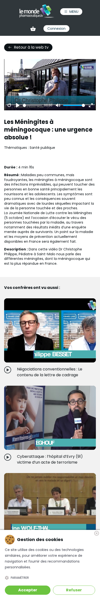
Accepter (27, 590)
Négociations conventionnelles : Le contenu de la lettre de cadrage (49, 372)
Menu (73, 11)
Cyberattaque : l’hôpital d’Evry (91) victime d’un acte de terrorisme (50, 459)
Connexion (56, 28)
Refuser (74, 590)
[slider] (32, 105)
